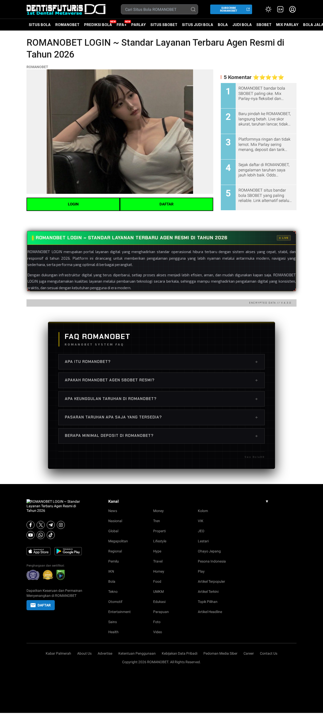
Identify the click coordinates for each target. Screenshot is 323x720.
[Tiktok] (51, 535)
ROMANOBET (67, 24)
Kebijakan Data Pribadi (179, 653)
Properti (159, 531)
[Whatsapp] (41, 535)
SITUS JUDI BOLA (197, 24)
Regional (115, 551)
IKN (111, 571)
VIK (200, 521)
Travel (158, 561)
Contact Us (268, 653)
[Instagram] (61, 525)
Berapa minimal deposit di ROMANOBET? (161, 436)
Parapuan (161, 612)
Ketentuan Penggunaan (137, 653)
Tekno (113, 592)
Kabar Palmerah (58, 653)
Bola (111, 581)
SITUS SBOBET (163, 24)
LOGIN (73, 204)
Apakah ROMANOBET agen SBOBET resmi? (161, 380)
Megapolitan (118, 541)
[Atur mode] (268, 9)
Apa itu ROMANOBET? (161, 362)
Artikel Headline (210, 612)
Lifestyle (159, 541)
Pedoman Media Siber (220, 653)
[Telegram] (51, 525)
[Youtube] (30, 535)
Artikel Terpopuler (211, 581)
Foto (156, 622)
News (112, 511)
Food (157, 581)
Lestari (203, 541)
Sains (112, 622)
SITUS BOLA (40, 24)
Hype (157, 551)
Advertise (105, 653)
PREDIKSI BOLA (98, 24)
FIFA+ (122, 24)
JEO (201, 531)
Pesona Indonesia (212, 561)
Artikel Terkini (208, 592)
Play (201, 571)
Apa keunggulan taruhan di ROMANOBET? (161, 399)
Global (113, 531)
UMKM (158, 592)
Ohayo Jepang (209, 551)
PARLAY (138, 24)
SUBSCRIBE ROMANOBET (228, 9)
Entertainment (119, 612)
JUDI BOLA (242, 24)
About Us (84, 653)
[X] (41, 525)
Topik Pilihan (208, 602)
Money (158, 511)
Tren (156, 521)
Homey (158, 571)
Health (113, 632)
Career (249, 653)
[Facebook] (30, 525)
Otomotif (115, 602)
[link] (280, 9)
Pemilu (113, 561)
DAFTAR (166, 204)
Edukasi (159, 602)
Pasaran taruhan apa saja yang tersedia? (161, 417)
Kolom (203, 511)
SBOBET (264, 26)
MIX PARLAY (287, 24)
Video (157, 632)
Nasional (115, 521)
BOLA (223, 24)
